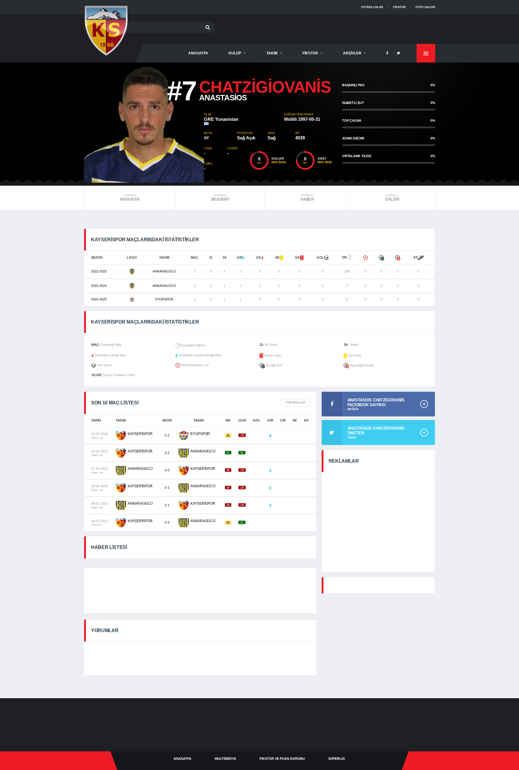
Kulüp (235, 53)
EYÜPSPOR (164, 299)
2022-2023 (99, 271)
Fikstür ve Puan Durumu (282, 758)
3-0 (167, 470)
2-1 (167, 505)
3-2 (167, 453)
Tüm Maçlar (295, 402)
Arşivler (352, 53)
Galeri (392, 198)
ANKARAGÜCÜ (164, 271)
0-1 (167, 487)
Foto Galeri (425, 7)
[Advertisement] (326, 27)
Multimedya (225, 758)
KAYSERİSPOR (140, 434)
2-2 (167, 435)
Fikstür (399, 7)
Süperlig (336, 758)
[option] (144, 122)
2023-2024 (99, 286)
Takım (272, 53)
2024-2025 (99, 299)
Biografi (220, 198)
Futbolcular (372, 7)
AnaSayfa (198, 53)
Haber (307, 198)
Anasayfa (130, 198)
